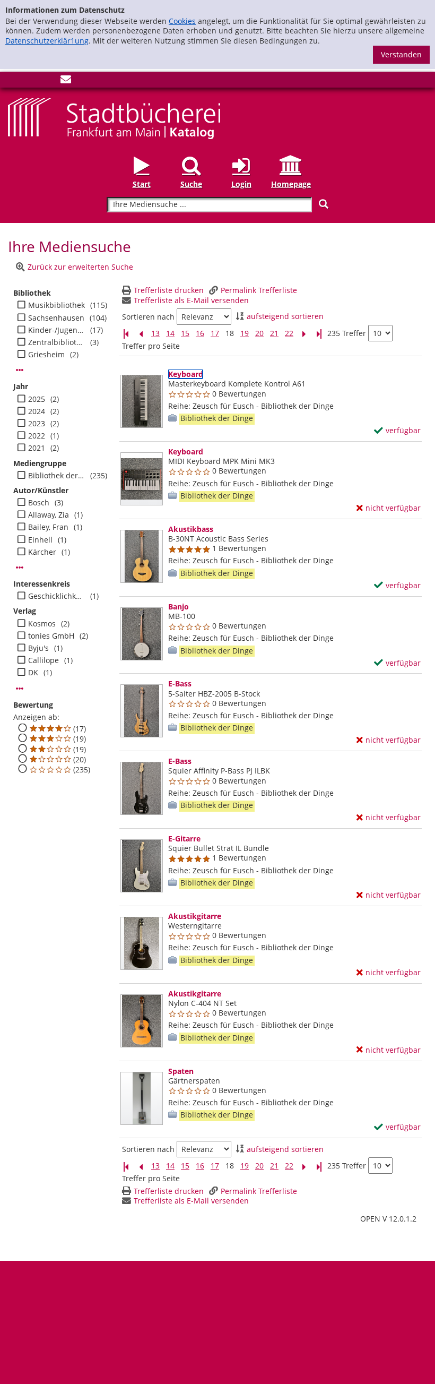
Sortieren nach (148, 317)
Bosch (38, 503)
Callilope (43, 660)
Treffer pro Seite (151, 346)
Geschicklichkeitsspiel (56, 596)
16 (200, 333)
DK (33, 672)
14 (170, 333)
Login (241, 184)
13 (155, 333)
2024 (36, 411)
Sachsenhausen (56, 318)
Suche (191, 184)
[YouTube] (48, 81)
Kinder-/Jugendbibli (56, 330)
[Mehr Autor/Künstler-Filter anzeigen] (19, 567)
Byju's (38, 648)
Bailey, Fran (48, 527)
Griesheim (46, 354)
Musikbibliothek (56, 305)
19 (244, 333)
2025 (36, 399)
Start (142, 184)
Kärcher (42, 552)
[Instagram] (30, 81)
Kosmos (42, 624)
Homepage (291, 184)
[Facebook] (13, 81)
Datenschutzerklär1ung (47, 41)
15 (185, 333)
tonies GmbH (51, 636)
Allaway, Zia (48, 515)
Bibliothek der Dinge (56, 475)
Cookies (182, 21)
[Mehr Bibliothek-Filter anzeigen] (19, 370)
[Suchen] (323, 204)
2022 (36, 436)
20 (259, 333)
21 (274, 333)
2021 (36, 448)
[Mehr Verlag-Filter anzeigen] (19, 688)
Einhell (40, 540)
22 (289, 333)
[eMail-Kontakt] (65, 81)
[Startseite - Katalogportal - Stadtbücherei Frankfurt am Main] (114, 118)
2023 (36, 423)
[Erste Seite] (125, 334)
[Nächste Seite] (304, 334)
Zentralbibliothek (56, 342)
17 (215, 333)
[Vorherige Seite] (140, 334)
